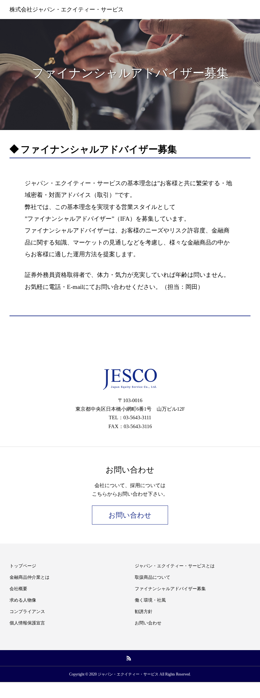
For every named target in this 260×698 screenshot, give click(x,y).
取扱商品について (152, 577)
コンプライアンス (27, 611)
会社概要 (18, 588)
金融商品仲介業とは (29, 577)
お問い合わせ (130, 515)
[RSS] (129, 658)
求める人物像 (23, 600)
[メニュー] (250, 9)
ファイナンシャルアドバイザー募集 (170, 588)
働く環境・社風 (150, 600)
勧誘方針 (144, 611)
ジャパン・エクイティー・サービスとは (175, 566)
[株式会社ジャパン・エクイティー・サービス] (130, 379)
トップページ (23, 566)
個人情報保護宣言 (27, 623)
